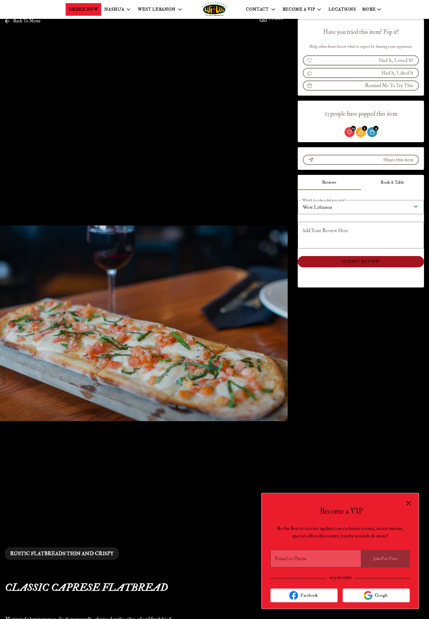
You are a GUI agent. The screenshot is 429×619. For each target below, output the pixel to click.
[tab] (329, 182)
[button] (118, 9)
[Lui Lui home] (214, 9)
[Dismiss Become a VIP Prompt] (408, 503)
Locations (342, 9)
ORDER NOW (83, 9)
